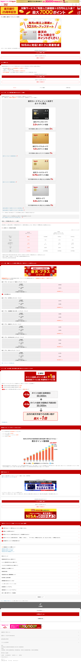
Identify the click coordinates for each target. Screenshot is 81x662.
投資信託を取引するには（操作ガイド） (9, 559)
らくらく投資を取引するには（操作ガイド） (10, 562)
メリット (14, 87)
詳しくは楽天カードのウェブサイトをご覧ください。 (12, 217)
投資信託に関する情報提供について (8, 551)
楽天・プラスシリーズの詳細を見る (8, 363)
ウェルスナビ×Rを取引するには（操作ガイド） (10, 565)
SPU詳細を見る (4, 422)
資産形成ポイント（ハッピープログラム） (9, 589)
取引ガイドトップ (5, 556)
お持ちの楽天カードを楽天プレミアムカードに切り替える (13, 210)
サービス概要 (42, 87)
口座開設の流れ (40, 618)
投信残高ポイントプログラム (7, 586)
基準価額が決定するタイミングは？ (8, 580)
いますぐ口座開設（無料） (40, 52)
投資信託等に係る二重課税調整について (9, 574)
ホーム (2, 600)
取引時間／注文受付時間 (6, 577)
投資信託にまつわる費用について (8, 568)
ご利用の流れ (68, 87)
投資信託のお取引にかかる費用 (7, 550)
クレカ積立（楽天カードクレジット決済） (9, 583)
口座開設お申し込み (40, 614)
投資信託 (5, 600)
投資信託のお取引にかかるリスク (8, 548)
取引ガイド (9, 600)
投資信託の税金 (4, 571)
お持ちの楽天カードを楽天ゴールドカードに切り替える (12, 208)
